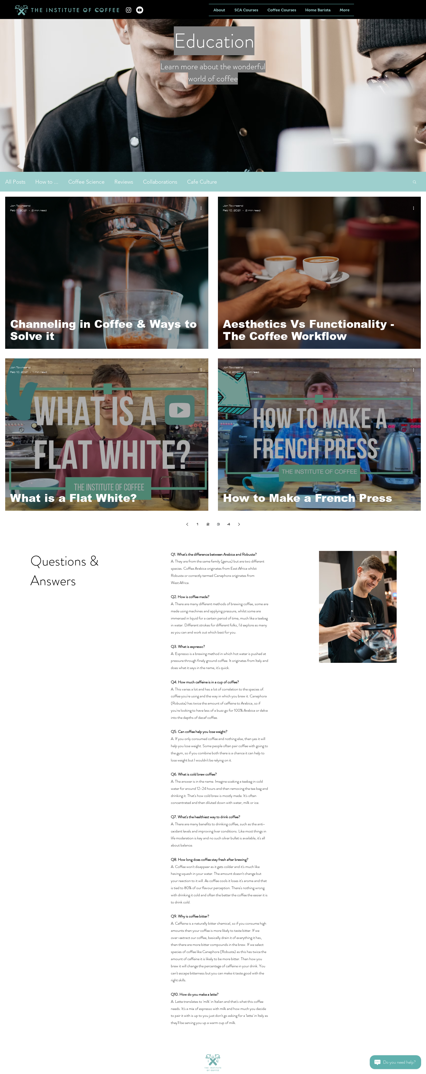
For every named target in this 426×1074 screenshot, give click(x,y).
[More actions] (203, 208)
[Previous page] (187, 524)
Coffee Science (86, 181)
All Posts (15, 181)
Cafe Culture (202, 181)
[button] (414, 182)
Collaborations (160, 181)
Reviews (123, 181)
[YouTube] (139, 10)
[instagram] (128, 10)
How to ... (46, 181)
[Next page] (238, 524)
